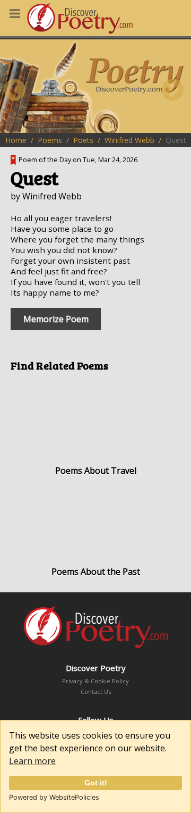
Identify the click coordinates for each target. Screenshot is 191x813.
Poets (83, 140)
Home (16, 140)
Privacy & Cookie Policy (95, 681)
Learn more (32, 761)
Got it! (95, 782)
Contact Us (96, 691)
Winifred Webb (129, 140)
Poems (50, 140)
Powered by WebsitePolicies (54, 797)
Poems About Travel (95, 470)
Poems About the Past (95, 571)
